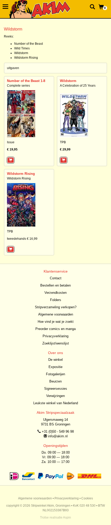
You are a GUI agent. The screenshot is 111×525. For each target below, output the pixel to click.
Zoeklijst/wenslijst (55, 343)
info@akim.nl (58, 436)
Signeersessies (55, 389)
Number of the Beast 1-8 (26, 81)
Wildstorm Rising (26, 57)
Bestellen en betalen (55, 285)
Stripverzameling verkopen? (55, 307)
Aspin (67, 517)
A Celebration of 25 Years (78, 85)
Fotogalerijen (55, 374)
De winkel (55, 360)
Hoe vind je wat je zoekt (56, 322)
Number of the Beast (28, 44)
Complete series (18, 85)
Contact (55, 278)
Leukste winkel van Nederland (55, 403)
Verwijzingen (55, 396)
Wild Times (22, 48)
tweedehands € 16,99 (22, 239)
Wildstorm (21, 53)
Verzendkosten (55, 293)
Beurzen (55, 381)
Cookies (87, 498)
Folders (55, 300)
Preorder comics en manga (55, 329)
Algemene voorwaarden (55, 314)
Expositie (55, 367)
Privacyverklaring (55, 336)
